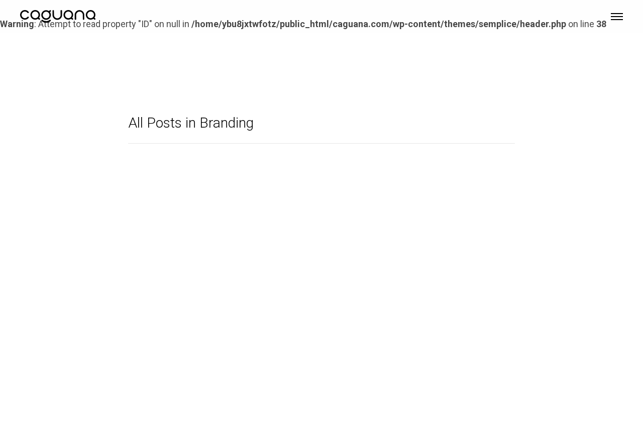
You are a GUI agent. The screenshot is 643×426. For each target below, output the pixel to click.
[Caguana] (57, 15)
